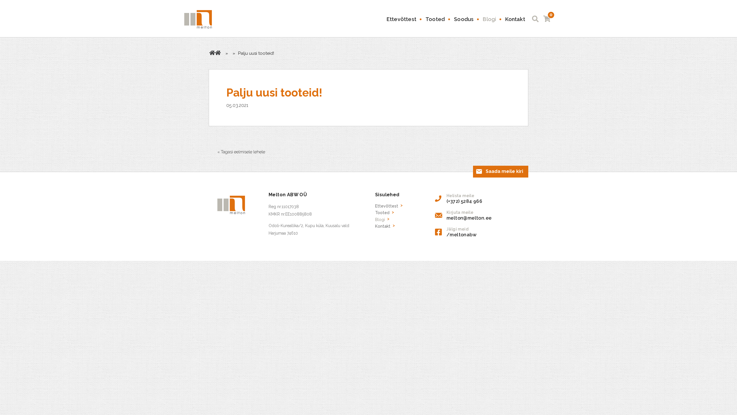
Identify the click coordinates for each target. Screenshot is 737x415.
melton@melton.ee (469, 218)
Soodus (464, 19)
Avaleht (212, 52)
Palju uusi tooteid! (274, 92)
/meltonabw (461, 234)
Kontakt (515, 19)
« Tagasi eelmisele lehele (241, 151)
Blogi (489, 19)
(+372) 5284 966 (464, 201)
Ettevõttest (401, 19)
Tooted (435, 19)
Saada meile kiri (504, 171)
